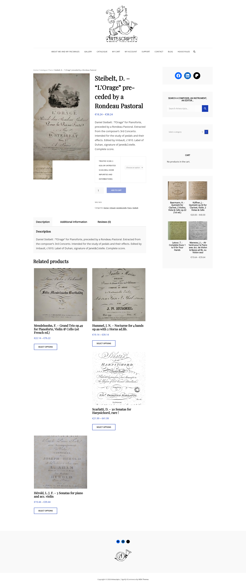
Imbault (113, 208)
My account (131, 51)
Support (146, 51)
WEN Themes (144, 579)
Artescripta (115, 579)
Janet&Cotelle (121, 208)
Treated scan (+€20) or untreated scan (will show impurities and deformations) (107, 170)
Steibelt (135, 208)
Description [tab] (43, 222)
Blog (170, 51)
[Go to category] (206, 132)
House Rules (184, 51)
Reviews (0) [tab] (104, 222)
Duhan (106, 208)
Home (35, 70)
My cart (116, 51)
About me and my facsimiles (65, 51)
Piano (51, 70)
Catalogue (102, 51)
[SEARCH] (194, 52)
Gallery (88, 51)
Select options (45, 347)
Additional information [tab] (73, 222)
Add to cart (116, 190)
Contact (159, 51)
